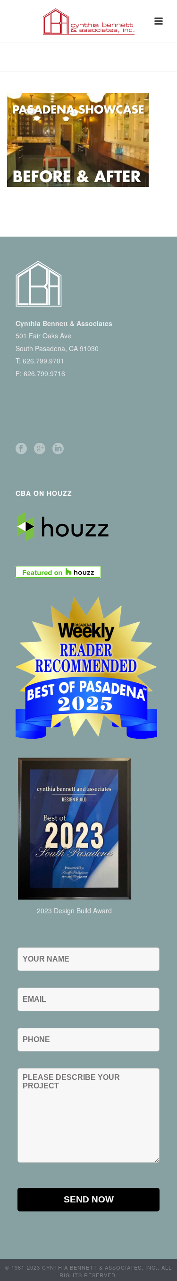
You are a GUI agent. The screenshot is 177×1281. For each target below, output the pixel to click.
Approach (100, 64)
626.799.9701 (43, 360)
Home (70, 64)
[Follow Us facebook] (21, 449)
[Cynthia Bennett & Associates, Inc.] (88, 21)
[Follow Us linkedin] (58, 449)
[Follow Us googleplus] (39, 449)
